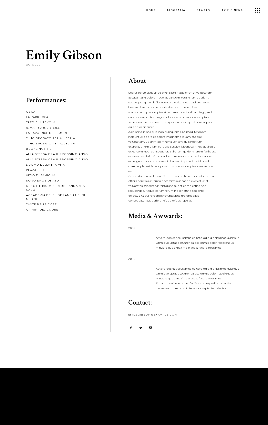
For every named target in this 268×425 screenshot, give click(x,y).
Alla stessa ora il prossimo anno (57, 154)
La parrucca (37, 117)
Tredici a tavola (41, 122)
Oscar (32, 111)
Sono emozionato (42, 180)
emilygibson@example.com (152, 314)
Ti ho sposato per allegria (50, 138)
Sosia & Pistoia (146, 398)
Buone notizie (39, 148)
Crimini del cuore (42, 209)
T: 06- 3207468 (91, 405)
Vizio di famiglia (41, 175)
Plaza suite (36, 169)
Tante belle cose (41, 204)
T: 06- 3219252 (90, 400)
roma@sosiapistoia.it (150, 403)
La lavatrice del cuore (47, 132)
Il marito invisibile (43, 127)
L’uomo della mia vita (45, 164)
